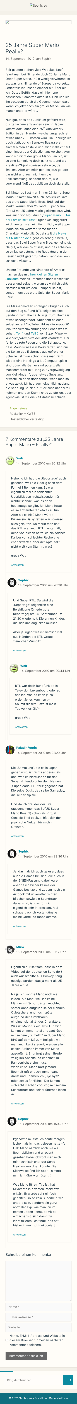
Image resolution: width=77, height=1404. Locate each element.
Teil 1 (19, 333)
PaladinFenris (26, 747)
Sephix (23, 580)
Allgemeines (18, 408)
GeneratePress (58, 1398)
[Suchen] (68, 1380)
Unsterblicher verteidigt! (27, 419)
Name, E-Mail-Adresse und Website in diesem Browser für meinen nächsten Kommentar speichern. (37, 1340)
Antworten (17, 564)
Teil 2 (34, 333)
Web (19, 458)
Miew (20, 947)
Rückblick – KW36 (22, 413)
